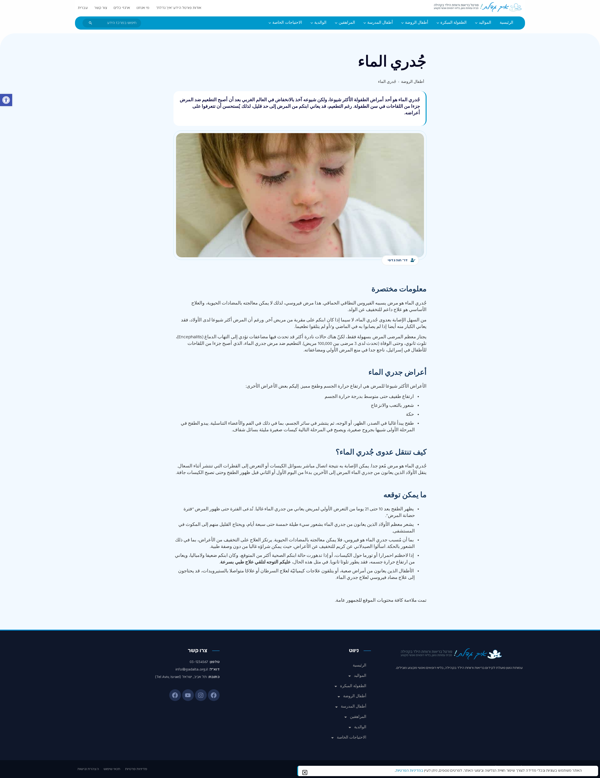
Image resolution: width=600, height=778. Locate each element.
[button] (6, 100)
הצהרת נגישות (88, 769)
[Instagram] (201, 695)
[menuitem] (506, 23)
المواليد (360, 676)
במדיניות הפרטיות (409, 771)
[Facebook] (214, 695)
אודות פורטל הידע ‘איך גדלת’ (179, 8)
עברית (83, 8)
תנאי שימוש (112, 769)
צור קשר (100, 8)
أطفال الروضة (354, 696)
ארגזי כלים (122, 8)
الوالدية (360, 727)
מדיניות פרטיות (136, 769)
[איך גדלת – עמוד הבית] (478, 7)
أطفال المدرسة (353, 707)
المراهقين (358, 717)
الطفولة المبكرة (353, 686)
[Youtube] (188, 695)
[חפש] (90, 23)
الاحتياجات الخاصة (351, 738)
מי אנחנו (143, 8)
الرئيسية (359, 665)
